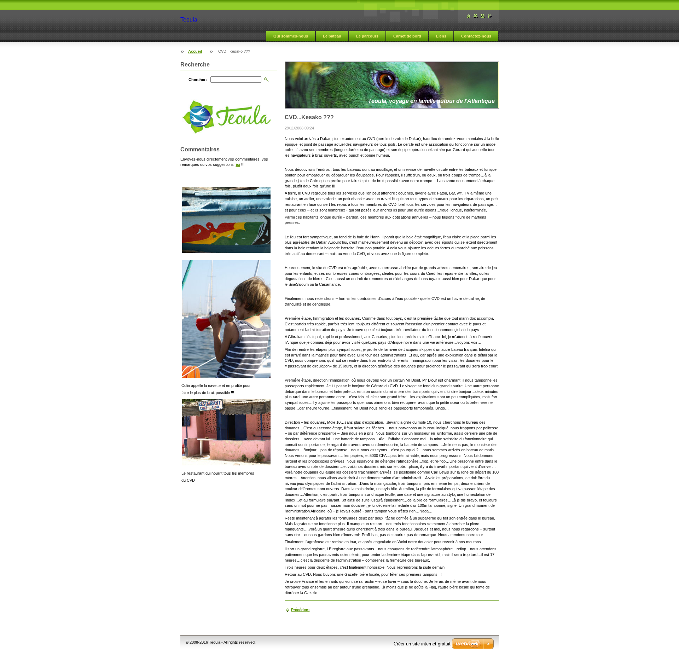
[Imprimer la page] (483, 16)
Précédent (300, 610)
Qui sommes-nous (290, 36)
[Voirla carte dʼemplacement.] (476, 16)
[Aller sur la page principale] (468, 16)
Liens (441, 36)
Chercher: (197, 79)
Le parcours (367, 36)
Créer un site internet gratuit (422, 643)
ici (238, 164)
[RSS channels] (490, 16)
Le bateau (332, 36)
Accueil (195, 51)
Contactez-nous (476, 36)
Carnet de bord (407, 36)
